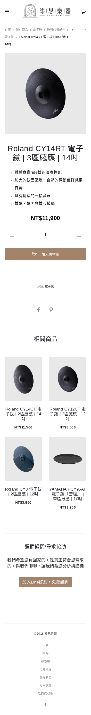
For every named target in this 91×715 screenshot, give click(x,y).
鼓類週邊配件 (56, 30)
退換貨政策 (45, 693)
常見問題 (46, 669)
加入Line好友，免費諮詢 (45, 582)
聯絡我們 (46, 677)
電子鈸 (9, 37)
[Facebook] (45, 705)
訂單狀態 (46, 685)
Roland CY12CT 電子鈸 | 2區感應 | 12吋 (68, 414)
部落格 (45, 661)
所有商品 (22, 30)
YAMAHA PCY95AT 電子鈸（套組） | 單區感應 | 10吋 (67, 494)
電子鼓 (37, 30)
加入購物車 (50, 254)
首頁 (8, 30)
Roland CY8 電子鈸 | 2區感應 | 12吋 (23, 491)
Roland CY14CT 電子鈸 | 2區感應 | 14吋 (23, 414)
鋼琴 (45, 653)
